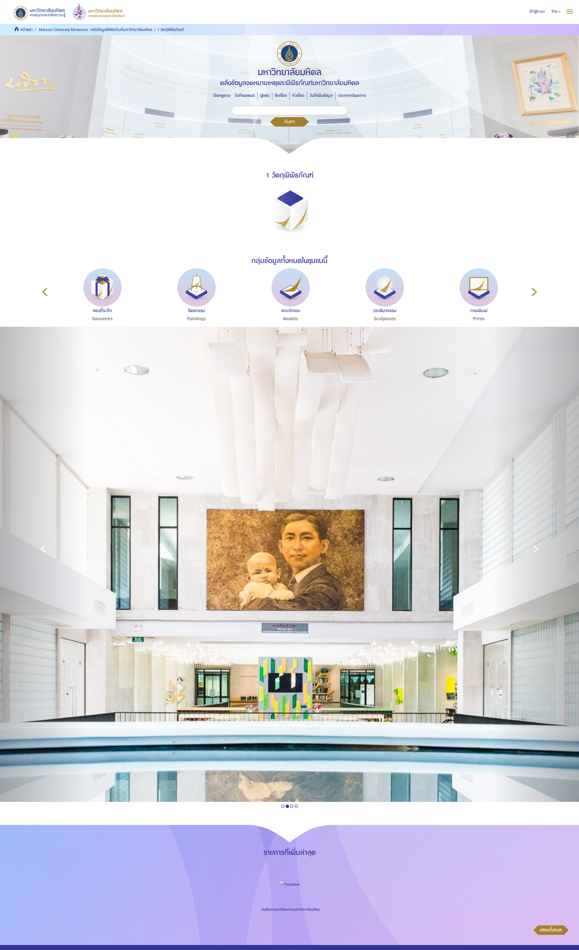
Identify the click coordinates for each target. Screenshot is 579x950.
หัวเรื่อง (298, 95)
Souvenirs (102, 318)
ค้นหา (289, 122)
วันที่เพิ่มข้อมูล (321, 95)
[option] (101, 303)
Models (290, 318)
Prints (479, 318)
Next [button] (534, 292)
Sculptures (385, 318)
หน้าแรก (26, 29)
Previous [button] (45, 292)
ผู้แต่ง (264, 95)
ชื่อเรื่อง (281, 95)
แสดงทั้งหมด (551, 930)
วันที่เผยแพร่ (245, 95)
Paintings (196, 318)
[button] (556, 11)
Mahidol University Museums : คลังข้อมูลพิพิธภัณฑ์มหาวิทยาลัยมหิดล (95, 29)
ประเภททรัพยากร (352, 95)
